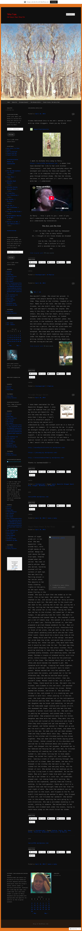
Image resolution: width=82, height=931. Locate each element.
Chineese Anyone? (23, 102)
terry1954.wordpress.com (38, 496)
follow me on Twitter (12, 159)
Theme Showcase (11, 299)
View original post (36, 253)
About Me (14, 102)
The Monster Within (36, 102)
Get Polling (10, 279)
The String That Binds (14, 211)
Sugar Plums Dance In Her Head (41, 526)
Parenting (37, 832)
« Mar (10, 345)
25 (12, 341)
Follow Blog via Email (12, 114)
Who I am (11, 14)
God (65, 830)
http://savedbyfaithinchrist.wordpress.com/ (46, 447)
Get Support (10, 281)
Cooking (54, 830)
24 (10, 341)
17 (10, 339)
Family (60, 830)
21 (18, 339)
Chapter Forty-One (12, 155)
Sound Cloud (10, 298)
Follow (11, 134)
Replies (50, 274)
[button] (41, 882)
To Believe (10, 301)
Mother (30, 832)
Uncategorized (40, 274)
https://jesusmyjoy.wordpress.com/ (42, 452)
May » (18, 345)
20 (16, 339)
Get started (53, 2)
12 (14, 337)
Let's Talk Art (11, 296)
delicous (9, 271)
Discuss (9, 272)
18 (73, 394)
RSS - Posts (10, 322)
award (54, 484)
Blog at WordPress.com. (41, 923)
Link (29, 492)
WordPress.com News (12, 305)
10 (73, 114)
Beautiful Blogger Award (38, 394)
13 (16, 337)
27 (16, 341)
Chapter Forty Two (12, 153)
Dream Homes (10, 274)
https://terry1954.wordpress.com (43, 163)
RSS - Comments (11, 324)
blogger (35, 485)
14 (18, 337)
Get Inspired (10, 278)
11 (12, 337)
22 (20, 339)
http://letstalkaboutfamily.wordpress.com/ (46, 457)
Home (8, 102)
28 (18, 341)
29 (20, 341)
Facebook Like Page (11, 230)
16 (8, 339)
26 (73, 526)
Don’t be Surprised (12, 151)
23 (8, 341)
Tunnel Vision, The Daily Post (51, 102)
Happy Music (11, 177)
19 (14, 339)
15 (20, 337)
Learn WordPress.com (12, 294)
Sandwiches (45, 832)
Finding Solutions (12, 276)
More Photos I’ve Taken (13, 148)
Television (54, 832)
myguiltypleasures (41, 129)
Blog (29, 485)
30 (8, 343)
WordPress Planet (11, 303)
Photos (8, 149)
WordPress (42, 485)
